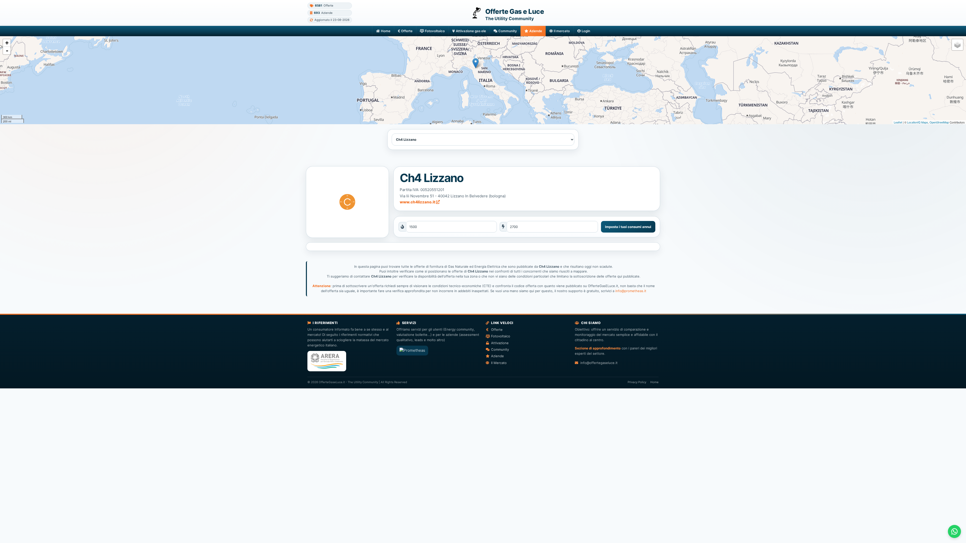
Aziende (535, 31)
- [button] (7, 50)
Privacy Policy (637, 382)
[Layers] (957, 44)
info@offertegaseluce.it (598, 363)
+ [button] (7, 43)
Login (586, 31)
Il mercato (562, 31)
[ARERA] (326, 361)
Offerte (407, 31)
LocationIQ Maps (917, 122)
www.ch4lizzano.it (418, 202)
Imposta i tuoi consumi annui (628, 227)
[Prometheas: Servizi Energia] (412, 350)
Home (385, 31)
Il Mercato (499, 363)
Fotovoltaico (435, 31)
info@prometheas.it (630, 291)
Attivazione (500, 343)
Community (507, 31)
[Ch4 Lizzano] (347, 202)
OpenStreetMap (939, 122)
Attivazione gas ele (471, 31)
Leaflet (898, 122)
